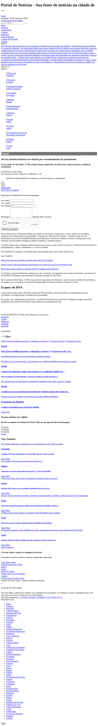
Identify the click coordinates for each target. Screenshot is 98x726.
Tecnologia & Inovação (15, 631)
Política (9, 627)
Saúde (8, 675)
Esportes (9, 622)
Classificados (6, 30)
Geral (8, 624)
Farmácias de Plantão (14, 702)
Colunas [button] (9, 618)
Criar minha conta (8, 562)
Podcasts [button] (9, 606)
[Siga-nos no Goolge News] (12, 578)
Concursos (10, 682)
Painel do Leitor (8, 571)
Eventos (9, 695)
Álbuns (9, 700)
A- (3, 183)
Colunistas (10, 684)
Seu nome (5, 200)
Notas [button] (8, 686)
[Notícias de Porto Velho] (11, 20)
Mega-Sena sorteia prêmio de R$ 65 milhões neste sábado (57, 48)
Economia (10, 620)
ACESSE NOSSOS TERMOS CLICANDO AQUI (41, 597)
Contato (4, 41)
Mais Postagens (7, 547)
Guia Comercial (7, 37)
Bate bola (10, 608)
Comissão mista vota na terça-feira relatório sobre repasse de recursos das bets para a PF (36, 53)
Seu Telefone (6, 206)
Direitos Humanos (13, 654)
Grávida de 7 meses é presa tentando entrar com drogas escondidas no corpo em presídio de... (48, 61)
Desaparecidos (12, 689)
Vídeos (9, 698)
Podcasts (4, 28)
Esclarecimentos (12, 691)
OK (3, 724)
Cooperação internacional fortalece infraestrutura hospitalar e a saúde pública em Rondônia (37, 60)
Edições (9, 638)
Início (3, 25)
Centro (9, 709)
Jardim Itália (11, 711)
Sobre (4, 569)
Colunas (4, 32)
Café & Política (12, 611)
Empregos (5, 35)
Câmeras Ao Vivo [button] (13, 705)
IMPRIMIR (5, 188)
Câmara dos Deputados (15, 647)
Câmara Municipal (13, 707)
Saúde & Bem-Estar (14, 629)
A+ (3, 186)
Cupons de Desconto (9, 39)
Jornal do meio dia (13, 613)
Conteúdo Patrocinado (15, 650)
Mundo (9, 670)
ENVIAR (5, 229)
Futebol (9, 679)
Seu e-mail (5, 203)
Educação (10, 659)
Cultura (9, 652)
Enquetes (10, 716)
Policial (9, 672)
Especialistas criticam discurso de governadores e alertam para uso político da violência (36, 46)
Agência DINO (12, 643)
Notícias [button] (9, 640)
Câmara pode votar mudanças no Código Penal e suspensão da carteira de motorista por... (54, 57)
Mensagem (5, 217)
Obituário (10, 693)
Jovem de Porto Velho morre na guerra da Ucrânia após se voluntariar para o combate (58, 51)
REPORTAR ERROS (10, 190)
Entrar (3, 16)
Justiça (8, 668)
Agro (8, 645)
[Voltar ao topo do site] (2, 583)
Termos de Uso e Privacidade (13, 574)
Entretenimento (12, 661)
